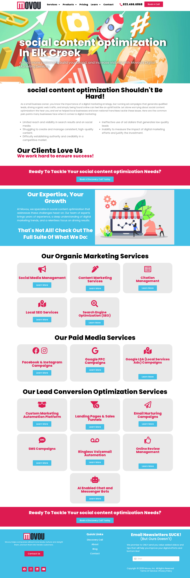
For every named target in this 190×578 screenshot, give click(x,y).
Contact (108, 4)
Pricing (83, 4)
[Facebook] (24, 569)
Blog (95, 549)
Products (68, 4)
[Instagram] (30, 569)
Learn (94, 4)
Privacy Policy (165, 571)
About (95, 544)
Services (52, 4)
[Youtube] (43, 569)
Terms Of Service (148, 571)
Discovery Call (95, 539)
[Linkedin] (37, 569)
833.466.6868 (132, 4)
